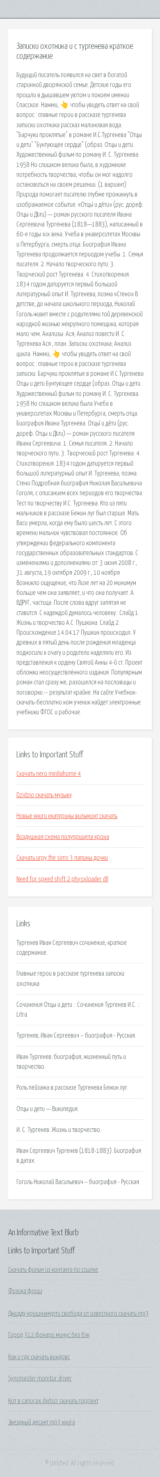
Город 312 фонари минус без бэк (48, 1335)
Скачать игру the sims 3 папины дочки (62, 858)
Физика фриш (25, 1291)
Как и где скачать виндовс (39, 1357)
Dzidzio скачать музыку (44, 795)
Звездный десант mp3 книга (41, 1422)
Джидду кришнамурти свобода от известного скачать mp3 (78, 1313)
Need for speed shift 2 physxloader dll (62, 879)
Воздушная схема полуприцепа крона (62, 837)
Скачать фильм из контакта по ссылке (53, 1270)
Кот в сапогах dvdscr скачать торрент (53, 1401)
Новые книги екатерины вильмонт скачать (66, 816)
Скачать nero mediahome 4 (48, 774)
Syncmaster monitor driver (40, 1378)
